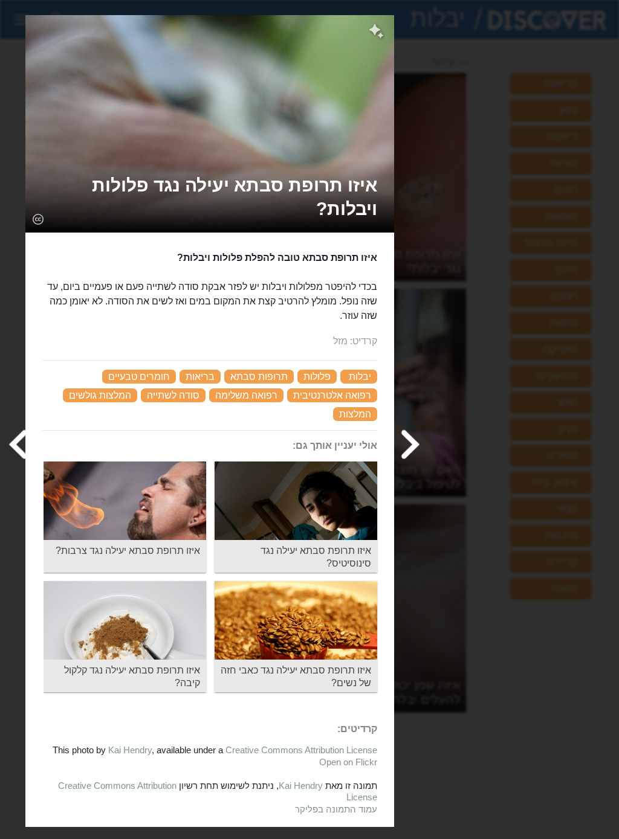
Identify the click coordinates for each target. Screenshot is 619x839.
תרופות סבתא (259, 376)
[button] (209, 197)
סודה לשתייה (173, 395)
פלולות (317, 376)
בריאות (200, 376)
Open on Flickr (348, 762)
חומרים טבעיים (139, 376)
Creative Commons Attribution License (301, 750)
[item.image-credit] (37, 219)
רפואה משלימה (246, 395)
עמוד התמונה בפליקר (336, 809)
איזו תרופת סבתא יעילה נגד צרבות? (128, 550)
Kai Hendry (130, 750)
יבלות (360, 376)
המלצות (355, 414)
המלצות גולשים (100, 395)
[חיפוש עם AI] (376, 33)
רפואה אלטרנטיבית (332, 395)
